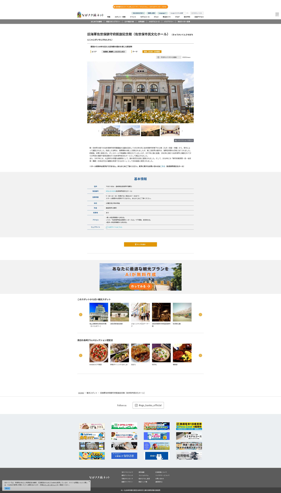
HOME (81, 393)
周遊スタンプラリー (113, 21)
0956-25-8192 (111, 191)
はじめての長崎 (96, 21)
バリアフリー (168, 21)
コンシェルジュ (144, 475)
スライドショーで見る (184, 140)
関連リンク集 (143, 482)
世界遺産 (141, 21)
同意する (7, 488)
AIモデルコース (154, 21)
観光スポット (92, 393)
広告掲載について (161, 472)
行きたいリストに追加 (168, 57)
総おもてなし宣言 (144, 479)
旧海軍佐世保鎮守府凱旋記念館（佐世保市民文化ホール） (123, 393)
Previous (93, 92)
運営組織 (141, 472)
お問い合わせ (159, 479)
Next (188, 92)
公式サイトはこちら (115, 227)
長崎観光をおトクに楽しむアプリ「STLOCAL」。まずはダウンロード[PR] (141, 7)
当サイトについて (127, 472)
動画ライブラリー (127, 482)
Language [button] (162, 13)
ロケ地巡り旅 (129, 21)
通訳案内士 (159, 482)
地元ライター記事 (184, 21)
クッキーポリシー (51, 485)
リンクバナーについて (162, 475)
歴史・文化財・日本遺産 (152, 51)
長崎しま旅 (151, 13)
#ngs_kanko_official (150, 405)
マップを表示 (141, 244)
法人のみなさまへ (138, 13)
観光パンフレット (127, 475)
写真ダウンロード (127, 479)
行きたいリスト (197, 13)
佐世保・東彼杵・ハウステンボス (114, 51)
